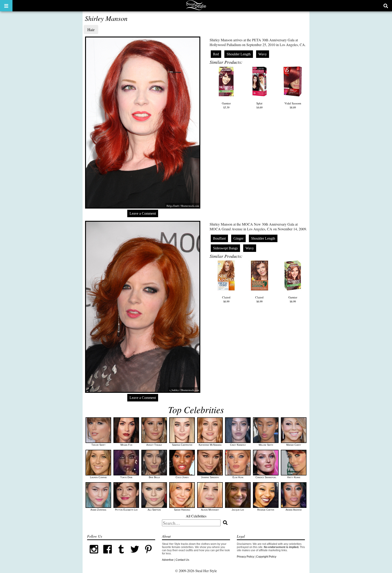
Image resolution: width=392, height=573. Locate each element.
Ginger (238, 238)
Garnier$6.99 (292, 299)
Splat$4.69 (259, 105)
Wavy (262, 54)
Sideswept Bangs (225, 248)
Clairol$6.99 (226, 299)
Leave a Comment (143, 213)
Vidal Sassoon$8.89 (292, 105)
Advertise (168, 559)
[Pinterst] (148, 555)
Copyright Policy (266, 556)
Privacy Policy (245, 556)
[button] (6, 5)
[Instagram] (94, 555)
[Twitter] (135, 555)
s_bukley (174, 390)
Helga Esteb (173, 205)
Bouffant (219, 238)
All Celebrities (196, 516)
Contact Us (182, 559)
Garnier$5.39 (226, 105)
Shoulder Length (239, 54)
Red (216, 54)
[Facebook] (107, 555)
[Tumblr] (121, 555)
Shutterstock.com (190, 205)
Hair (91, 29)
